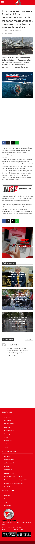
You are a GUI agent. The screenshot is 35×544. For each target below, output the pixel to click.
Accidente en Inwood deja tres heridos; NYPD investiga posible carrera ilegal (18, 298)
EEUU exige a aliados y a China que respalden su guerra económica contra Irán (17, 275)
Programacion (8, 417)
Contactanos (8, 470)
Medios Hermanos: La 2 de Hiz (13, 476)
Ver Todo (29, 339)
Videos (6, 447)
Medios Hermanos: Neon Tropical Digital (16, 480)
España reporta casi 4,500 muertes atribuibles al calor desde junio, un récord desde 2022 (17, 320)
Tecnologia (7, 434)
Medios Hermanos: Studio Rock (13, 483)
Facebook (7, 495)
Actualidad (7, 420)
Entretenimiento (9, 430)
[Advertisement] (17, 118)
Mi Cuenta (7, 456)
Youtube (6, 499)
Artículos (7, 444)
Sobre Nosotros (9, 459)
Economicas (8, 440)
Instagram (7, 505)
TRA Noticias (17, 30)
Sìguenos (7, 486)
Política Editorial (9, 463)
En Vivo (6, 466)
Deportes (7, 427)
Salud (6, 437)
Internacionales (7, 8)
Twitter (6, 502)
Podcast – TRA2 (9, 473)
